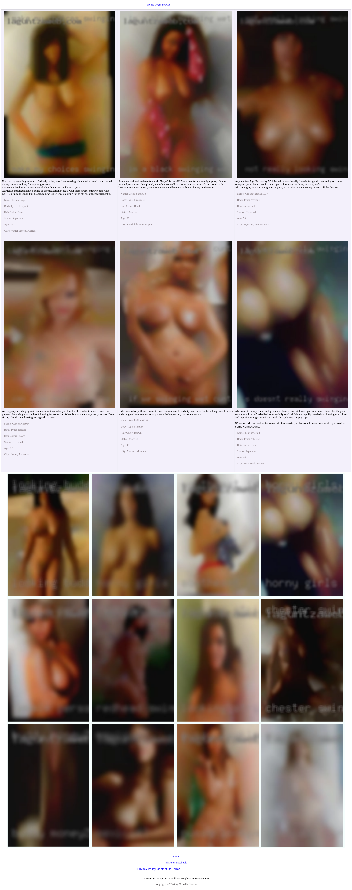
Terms (176, 869)
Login (158, 4)
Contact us (164, 869)
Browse (166, 4)
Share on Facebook (176, 862)
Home (150, 4)
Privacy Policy (146, 869)
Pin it (176, 856)
